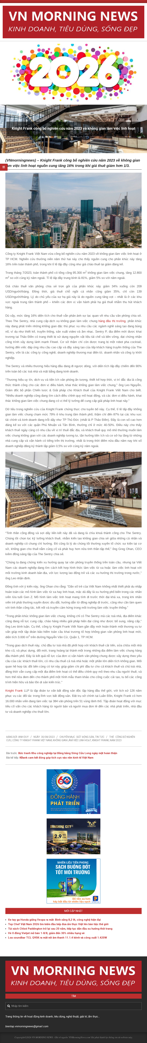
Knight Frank (14, 690)
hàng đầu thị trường (111, 321)
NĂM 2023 (116, 740)
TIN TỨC (99, 736)
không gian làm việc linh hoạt (72, 740)
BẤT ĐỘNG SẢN (85, 736)
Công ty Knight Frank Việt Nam (32, 740)
